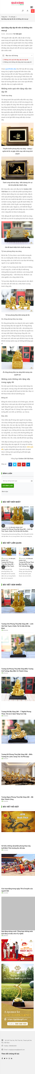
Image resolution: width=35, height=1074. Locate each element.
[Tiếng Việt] (32, 11)
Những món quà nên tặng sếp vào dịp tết (16, 59)
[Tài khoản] (27, 11)
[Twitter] (15, 464)
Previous (3, 526)
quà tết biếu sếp (10, 69)
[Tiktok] (11, 1058)
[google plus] (7, 1058)
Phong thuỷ (19, 527)
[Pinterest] (24, 464)
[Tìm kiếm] (22, 11)
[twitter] (4, 1058)
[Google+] (19, 464)
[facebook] (2, 1058)
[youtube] (9, 1058)
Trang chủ (4, 16)
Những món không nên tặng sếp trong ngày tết (17, 62)
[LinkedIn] (28, 464)
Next (32, 526)
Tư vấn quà (12, 16)
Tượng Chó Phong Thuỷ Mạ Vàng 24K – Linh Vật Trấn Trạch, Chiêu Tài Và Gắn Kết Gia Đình (8, 566)
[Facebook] (10, 464)
